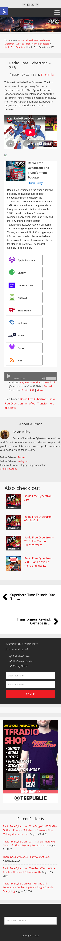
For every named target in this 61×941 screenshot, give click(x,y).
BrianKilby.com (8, 468)
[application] (30, 376)
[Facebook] (24, 5)
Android (22, 298)
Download (49, 382)
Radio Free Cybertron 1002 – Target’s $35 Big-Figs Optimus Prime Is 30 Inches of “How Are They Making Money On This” (30, 830)
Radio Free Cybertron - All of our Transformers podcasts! (29, 403)
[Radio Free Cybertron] (30, 24)
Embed (48, 386)
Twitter (22, 457)
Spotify (22, 273)
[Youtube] (32, 5)
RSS (20, 360)
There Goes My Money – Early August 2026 (26, 857)
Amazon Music (26, 285)
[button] (4, 11)
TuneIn (21, 335)
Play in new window (30, 382)
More (40, 390)
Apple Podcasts (27, 260)
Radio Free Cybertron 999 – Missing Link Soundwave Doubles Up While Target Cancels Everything (28, 887)
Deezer (21, 348)
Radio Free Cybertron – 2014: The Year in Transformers (39, 541)
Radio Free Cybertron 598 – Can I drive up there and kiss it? (38, 561)
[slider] (51, 378)
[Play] (9, 376)
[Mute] (43, 378)
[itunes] (37, 5)
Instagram (23, 461)
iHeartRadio (24, 310)
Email (24, 390)
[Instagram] (28, 5)
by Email (22, 323)
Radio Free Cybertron (33, 399)
